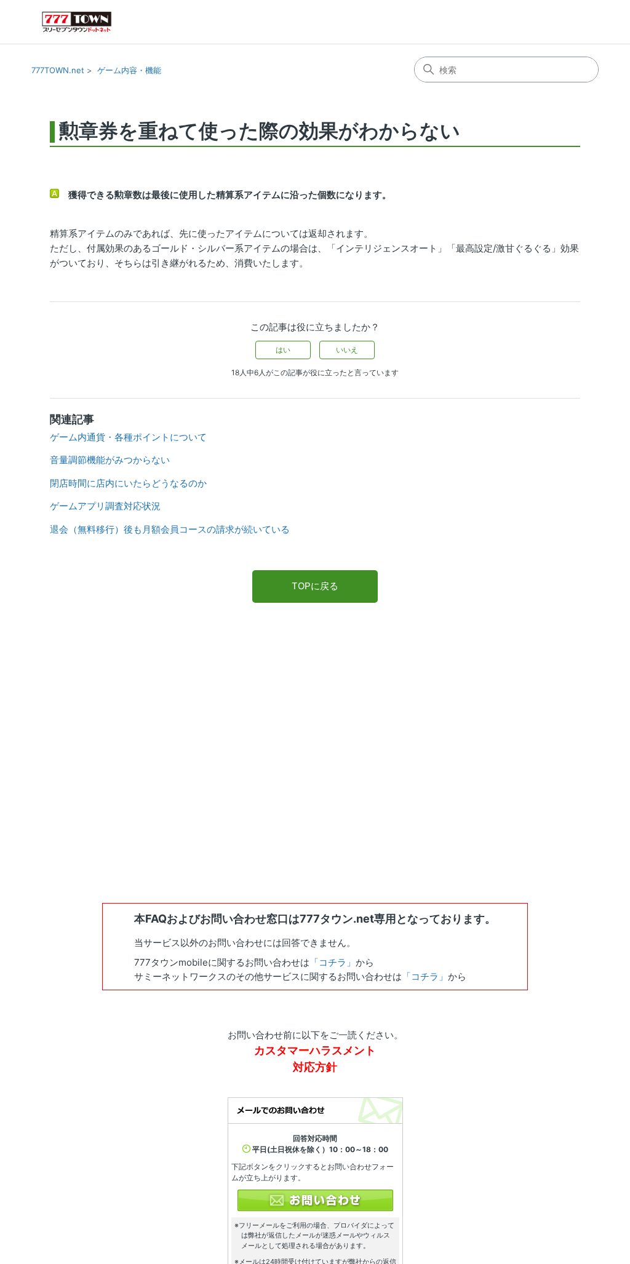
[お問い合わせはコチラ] (315, 1200)
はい (283, 349)
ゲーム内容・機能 (129, 70)
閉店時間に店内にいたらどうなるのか (128, 483)
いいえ (347, 349)
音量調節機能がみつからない (110, 460)
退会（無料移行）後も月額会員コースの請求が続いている (170, 529)
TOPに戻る (315, 586)
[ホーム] (76, 21)
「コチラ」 (332, 962)
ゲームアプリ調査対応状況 (105, 506)
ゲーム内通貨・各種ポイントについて (128, 437)
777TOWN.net (57, 70)
